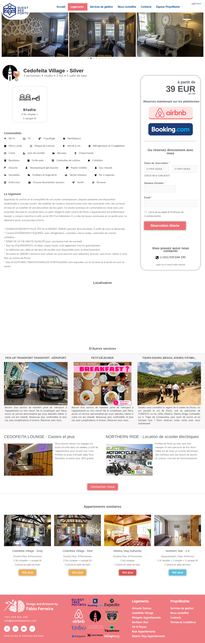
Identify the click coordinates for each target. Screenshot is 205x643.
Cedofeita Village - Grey (27, 551)
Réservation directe (165, 226)
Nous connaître (127, 6)
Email (148, 197)
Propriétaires (179, 601)
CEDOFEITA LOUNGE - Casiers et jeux (39, 436)
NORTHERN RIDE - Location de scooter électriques (152, 436)
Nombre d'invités (154, 183)
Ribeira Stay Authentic (127, 551)
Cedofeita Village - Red (77, 551)
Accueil (61, 6)
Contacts (146, 6)
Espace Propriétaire (168, 6)
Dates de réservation (157, 163)
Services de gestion (101, 6)
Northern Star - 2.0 (177, 551)
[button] (77, 7)
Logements (76, 6)
